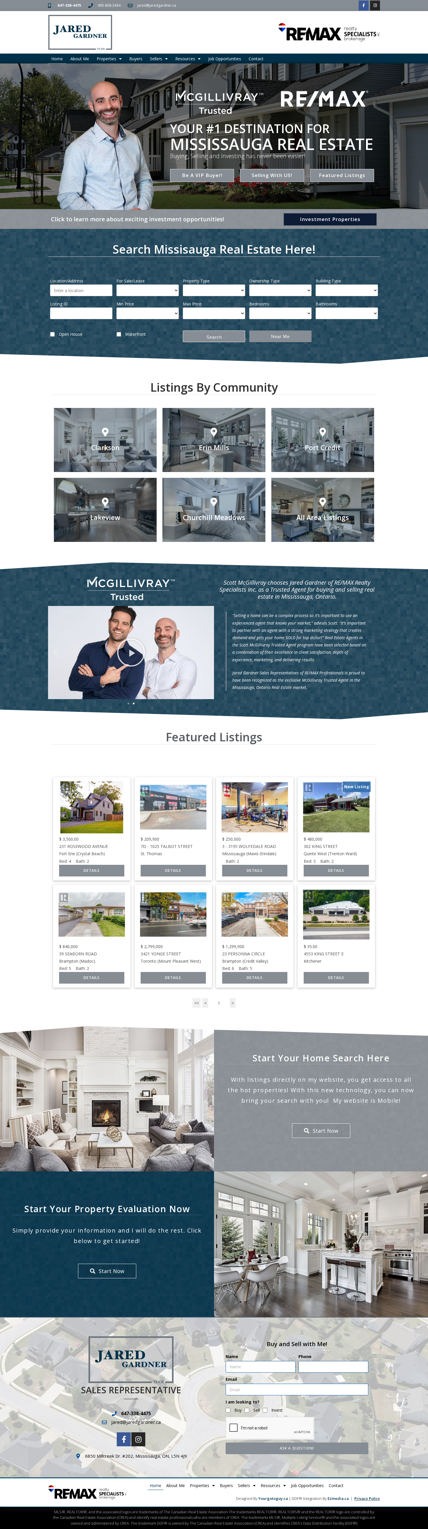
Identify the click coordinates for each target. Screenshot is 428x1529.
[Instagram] (375, 5)
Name (232, 1356)
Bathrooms (326, 304)
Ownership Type (264, 281)
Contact (256, 58)
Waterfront (135, 334)
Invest (277, 1410)
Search (214, 337)
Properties (106, 58)
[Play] (131, 652)
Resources (185, 58)
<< (196, 1003)
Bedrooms (259, 304)
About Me (79, 58)
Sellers (156, 58)
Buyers (135, 58)
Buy (238, 1410)
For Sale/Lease (130, 281)
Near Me (280, 336)
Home (57, 58)
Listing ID (59, 304)
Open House (70, 334)
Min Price (125, 304)
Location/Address (66, 281)
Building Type (328, 281)
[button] (55, 652)
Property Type (196, 281)
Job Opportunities (224, 58)
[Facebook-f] (364, 5)
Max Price (192, 304)
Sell (256, 1410)
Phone (305, 1356)
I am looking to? (242, 1402)
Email (231, 1379)
